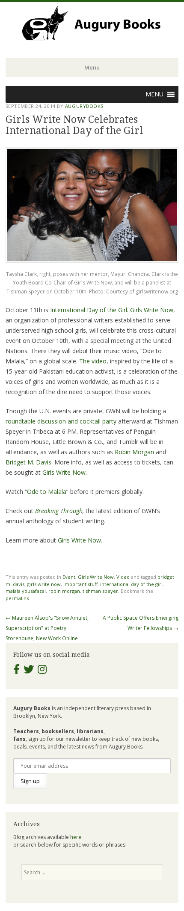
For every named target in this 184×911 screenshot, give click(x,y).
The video (93, 361)
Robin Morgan (134, 452)
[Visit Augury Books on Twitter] (29, 671)
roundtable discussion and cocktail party (61, 421)
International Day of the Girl (88, 310)
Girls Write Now (151, 310)
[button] (154, 94)
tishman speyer (100, 591)
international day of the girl (131, 584)
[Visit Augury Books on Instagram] (42, 671)
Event (68, 577)
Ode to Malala (46, 491)
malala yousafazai (26, 591)
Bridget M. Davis (28, 462)
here (75, 837)
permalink (17, 598)
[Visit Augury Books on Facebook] (16, 671)
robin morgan (64, 591)
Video (123, 577)
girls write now (44, 584)
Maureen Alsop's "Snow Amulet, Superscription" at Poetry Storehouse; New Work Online (47, 628)
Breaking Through (59, 511)
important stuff (80, 584)
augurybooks (84, 106)
